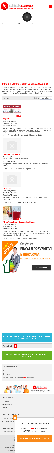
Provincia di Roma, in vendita (21, 24)
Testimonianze (7, 405)
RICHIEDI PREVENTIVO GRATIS (34, 438)
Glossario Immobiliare (10, 432)
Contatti (4, 408)
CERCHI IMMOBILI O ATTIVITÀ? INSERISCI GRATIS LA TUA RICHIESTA (27, 338)
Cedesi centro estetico (11, 154)
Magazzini (6, 119)
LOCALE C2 (7, 188)
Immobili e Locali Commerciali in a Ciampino (18, 377)
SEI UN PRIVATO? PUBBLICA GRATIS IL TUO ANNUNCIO (27, 355)
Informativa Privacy (14, 450)
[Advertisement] (27, 54)
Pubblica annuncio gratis (11, 418)
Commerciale (6, 24)
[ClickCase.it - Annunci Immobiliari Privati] (17, 12)
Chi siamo (5, 401)
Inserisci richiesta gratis (10, 421)
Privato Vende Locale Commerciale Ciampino (19, 222)
